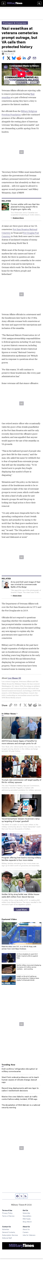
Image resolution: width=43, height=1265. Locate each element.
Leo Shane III (9, 51)
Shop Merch (27, 1221)
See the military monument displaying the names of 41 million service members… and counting (28, 967)
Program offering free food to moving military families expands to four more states (21, 858)
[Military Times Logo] (14, 3)
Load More (21, 909)
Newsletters (27, 1216)
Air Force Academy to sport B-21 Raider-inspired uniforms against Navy (27, 956)
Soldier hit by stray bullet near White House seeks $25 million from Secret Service (20, 895)
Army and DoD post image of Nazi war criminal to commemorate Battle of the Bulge (25, 584)
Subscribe (26, 1213)
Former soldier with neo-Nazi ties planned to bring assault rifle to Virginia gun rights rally (25, 207)
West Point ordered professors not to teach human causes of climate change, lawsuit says (20, 1080)
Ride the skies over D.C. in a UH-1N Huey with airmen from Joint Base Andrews (19, 947)
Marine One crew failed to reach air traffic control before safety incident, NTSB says (19, 1097)
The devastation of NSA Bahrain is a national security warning (21, 1106)
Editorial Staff (7, 1238)
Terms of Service (8, 1216)
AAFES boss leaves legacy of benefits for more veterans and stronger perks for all (19, 742)
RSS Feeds (27, 1219)
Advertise (5, 1229)
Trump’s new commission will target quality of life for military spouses (21, 781)
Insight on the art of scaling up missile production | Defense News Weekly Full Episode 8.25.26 (27, 978)
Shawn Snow (17, 595)
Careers (25, 1232)
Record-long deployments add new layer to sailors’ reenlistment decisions (20, 1089)
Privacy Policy (7, 1213)
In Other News (9, 713)
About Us (26, 1229)
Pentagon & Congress (15, 23)
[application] (21, 933)
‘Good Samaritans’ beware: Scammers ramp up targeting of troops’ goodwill (21, 820)
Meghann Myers (18, 218)
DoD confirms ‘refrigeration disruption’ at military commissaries (19, 1070)
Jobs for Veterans (29, 1235)
